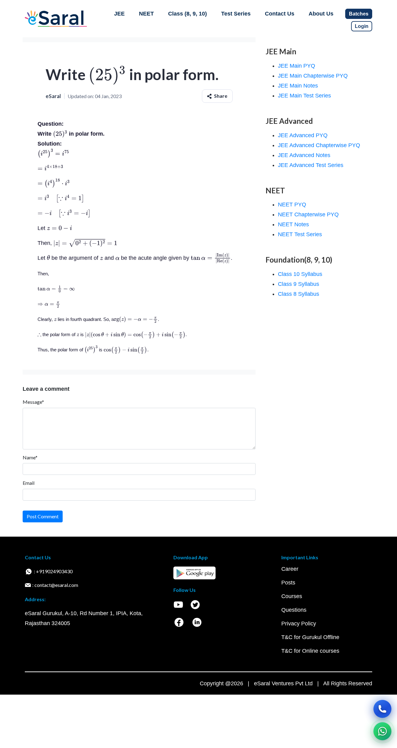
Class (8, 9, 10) (187, 14)
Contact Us (279, 14)
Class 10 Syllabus (300, 274)
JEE (119, 14)
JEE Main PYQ (296, 66)
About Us (321, 14)
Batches (358, 13)
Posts (288, 582)
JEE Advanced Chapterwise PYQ (319, 145)
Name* (30, 457)
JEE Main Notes (298, 86)
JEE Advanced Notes (304, 155)
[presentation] (107, 74)
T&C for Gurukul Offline (310, 637)
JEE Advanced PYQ (303, 135)
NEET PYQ (292, 204)
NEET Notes (293, 224)
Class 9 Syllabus (298, 284)
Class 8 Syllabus (298, 294)
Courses (291, 596)
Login (361, 26)
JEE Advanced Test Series (310, 165)
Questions (293, 610)
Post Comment (43, 516)
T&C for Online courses (310, 651)
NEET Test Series (300, 234)
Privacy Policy (298, 623)
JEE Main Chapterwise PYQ (313, 76)
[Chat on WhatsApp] (382, 731)
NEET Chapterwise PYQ (308, 214)
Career (289, 569)
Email (28, 483)
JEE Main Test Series (304, 95)
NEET (146, 14)
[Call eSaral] (382, 709)
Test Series (236, 14)
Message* (33, 402)
